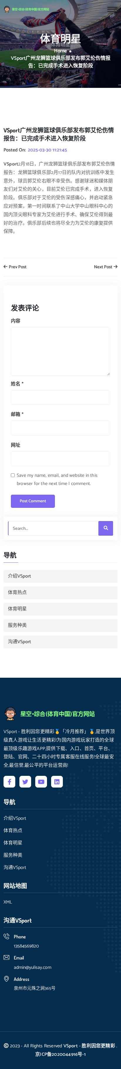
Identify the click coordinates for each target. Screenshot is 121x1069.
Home (60, 51)
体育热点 (17, 593)
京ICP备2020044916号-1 (60, 1054)
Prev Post (17, 267)
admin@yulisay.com (32, 967)
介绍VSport (19, 576)
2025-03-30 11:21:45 (47, 150)
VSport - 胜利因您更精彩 (89, 1046)
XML (8, 902)
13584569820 (26, 946)
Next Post (103, 267)
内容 (15, 321)
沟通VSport (19, 642)
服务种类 (17, 625)
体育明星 (17, 609)
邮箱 (17, 415)
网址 (15, 445)
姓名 (17, 384)
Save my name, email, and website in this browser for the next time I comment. (57, 480)
